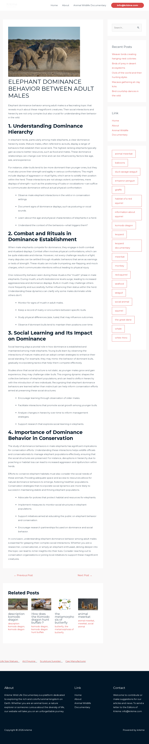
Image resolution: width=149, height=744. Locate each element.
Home (54, 5)
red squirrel (121, 274)
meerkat (82, 623)
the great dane (123, 319)
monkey (119, 265)
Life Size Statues (9, 661)
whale (118, 328)
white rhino (121, 337)
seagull (119, 292)
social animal (122, 301)
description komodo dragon (16, 616)
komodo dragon (16, 629)
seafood (119, 283)
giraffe (118, 189)
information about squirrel (125, 214)
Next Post (85, 575)
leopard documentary (122, 245)
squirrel (119, 310)
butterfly (59, 626)
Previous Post (23, 575)
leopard (119, 234)
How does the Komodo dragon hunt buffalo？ (40, 618)
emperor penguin (125, 180)
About (65, 5)
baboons (120, 162)
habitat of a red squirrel (123, 200)
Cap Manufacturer (75, 661)
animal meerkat (84, 615)
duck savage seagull (126, 171)
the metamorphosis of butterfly (64, 618)
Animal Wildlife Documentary (89, 5)
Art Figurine (29, 661)
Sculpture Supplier (51, 661)
